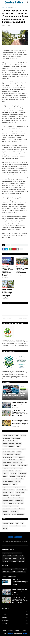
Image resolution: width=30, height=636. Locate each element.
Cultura (12, 245)
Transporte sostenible (17, 479)
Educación (18, 245)
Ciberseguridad (7, 441)
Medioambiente (16, 438)
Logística (12, 468)
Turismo (5, 460)
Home (4, 630)
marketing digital (17, 462)
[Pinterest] (14, 249)
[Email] (17, 249)
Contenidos (5, 495)
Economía (15, 612)
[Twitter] (6, 249)
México (18, 526)
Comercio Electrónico (8, 443)
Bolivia (11, 523)
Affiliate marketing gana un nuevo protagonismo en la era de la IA (20, 404)
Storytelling (5, 511)
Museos (16, 506)
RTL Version (24, 630)
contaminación (14, 511)
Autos (15, 457)
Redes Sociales (21, 476)
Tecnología (21, 561)
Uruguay (5, 528)
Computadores (6, 484)
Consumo (23, 435)
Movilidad (12, 476)
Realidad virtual (20, 492)
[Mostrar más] (21, 249)
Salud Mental (6, 479)
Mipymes (21, 457)
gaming (15, 484)
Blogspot (10, 633)
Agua (11, 569)
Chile (22, 523)
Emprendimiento (7, 558)
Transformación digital (8, 446)
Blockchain (13, 473)
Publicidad (18, 443)
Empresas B (6, 571)
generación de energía (18, 514)
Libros (22, 460)
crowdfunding (6, 514)
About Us (10, 630)
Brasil (17, 523)
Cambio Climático (13, 460)
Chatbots (5, 476)
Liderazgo (5, 468)
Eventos (15, 614)
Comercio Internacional (19, 449)
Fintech (18, 446)
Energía (19, 451)
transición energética (8, 470)
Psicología (12, 465)
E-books (20, 503)
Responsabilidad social (8, 451)
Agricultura (5, 473)
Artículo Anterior (6, 318)
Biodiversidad (19, 500)
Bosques (5, 503)
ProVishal (24, 633)
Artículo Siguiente (23, 318)
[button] (2, 2)
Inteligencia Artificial (8, 435)
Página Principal (6, 7)
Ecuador (12, 526)
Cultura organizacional (8, 489)
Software (21, 508)
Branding (17, 481)
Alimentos (5, 465)
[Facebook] (3, 249)
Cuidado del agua (15, 495)
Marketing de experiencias (18, 571)
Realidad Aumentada (8, 492)
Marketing (5, 561)
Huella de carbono (7, 506)
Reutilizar (14, 508)
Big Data (17, 454)
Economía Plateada (22, 489)
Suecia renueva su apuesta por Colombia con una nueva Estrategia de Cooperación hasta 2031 (22, 270)
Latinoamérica (6, 438)
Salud (16, 435)
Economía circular (7, 457)
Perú (23, 526)
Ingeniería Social (7, 498)
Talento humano (7, 462)
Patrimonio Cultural (18, 498)
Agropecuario (22, 473)
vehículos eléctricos (8, 481)
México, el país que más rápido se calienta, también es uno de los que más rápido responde (20, 582)
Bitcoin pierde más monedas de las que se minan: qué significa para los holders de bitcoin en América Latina (20, 423)
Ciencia (15, 441)
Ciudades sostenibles (19, 487)
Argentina (5, 523)
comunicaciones (7, 449)
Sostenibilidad (15, 620)
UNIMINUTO (25, 245)
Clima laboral (12, 503)
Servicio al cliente (22, 465)
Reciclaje (19, 468)
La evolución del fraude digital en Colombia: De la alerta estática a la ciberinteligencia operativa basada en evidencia (8, 271)
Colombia (13, 7)
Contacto (16, 630)
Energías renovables (8, 454)
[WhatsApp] (10, 249)
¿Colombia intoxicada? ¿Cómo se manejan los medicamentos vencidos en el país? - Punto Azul (20, 413)
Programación (6, 508)
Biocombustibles (7, 487)
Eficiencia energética (20, 569)
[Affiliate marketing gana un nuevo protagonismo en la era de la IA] (6, 405)
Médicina (18, 470)
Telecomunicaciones (8, 500)
